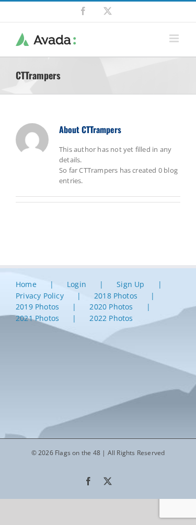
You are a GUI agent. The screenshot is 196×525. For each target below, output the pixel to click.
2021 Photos (37, 318)
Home (26, 284)
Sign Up (130, 284)
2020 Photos (111, 307)
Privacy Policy (40, 296)
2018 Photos (115, 296)
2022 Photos (111, 318)
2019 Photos (37, 307)
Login (76, 284)
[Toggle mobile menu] (174, 38)
